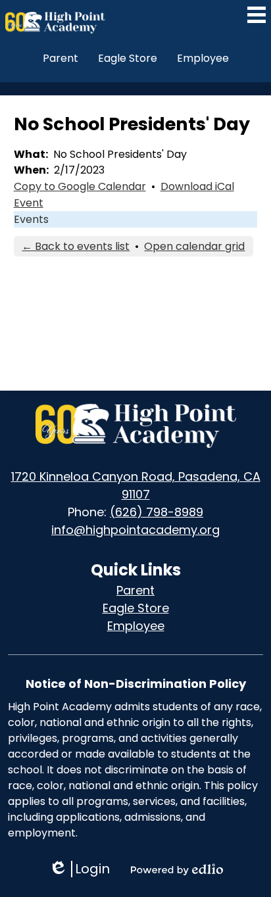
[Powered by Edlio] (177, 869)
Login (79, 869)
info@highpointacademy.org (135, 529)
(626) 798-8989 (156, 512)
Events (31, 219)
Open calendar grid (194, 246)
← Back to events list (76, 246)
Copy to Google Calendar (80, 186)
